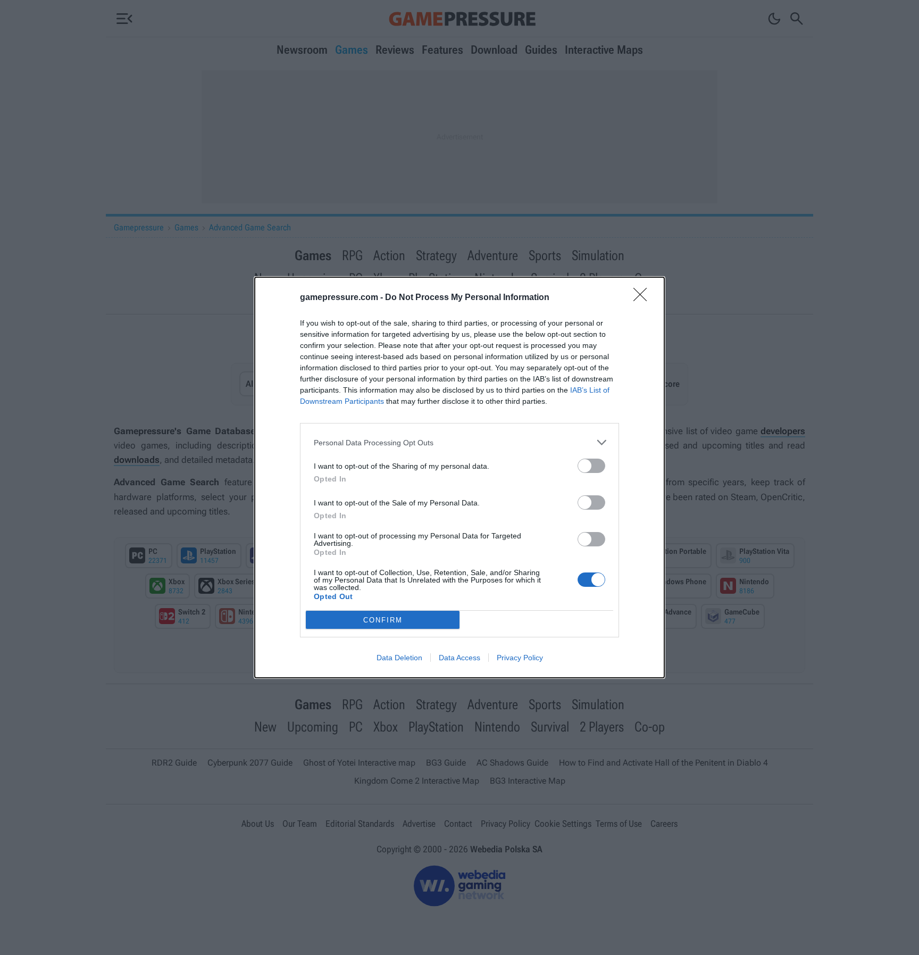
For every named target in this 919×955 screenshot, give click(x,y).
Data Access (459, 657)
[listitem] (459, 442)
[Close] (643, 298)
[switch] (591, 466)
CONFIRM (383, 620)
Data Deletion (399, 657)
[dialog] (459, 477)
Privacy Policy (520, 657)
